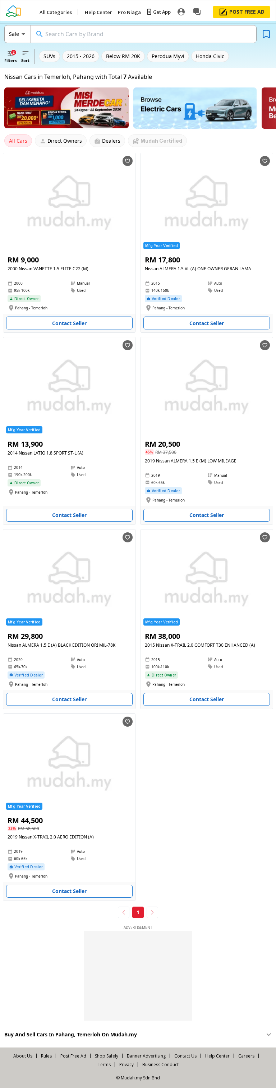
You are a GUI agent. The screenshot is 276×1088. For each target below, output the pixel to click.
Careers (246, 1056)
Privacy (126, 1064)
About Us (22, 1056)
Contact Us (185, 1056)
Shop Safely (106, 1056)
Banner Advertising (146, 1056)
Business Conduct (160, 1064)
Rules (46, 1056)
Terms (104, 1064)
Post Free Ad (73, 1056)
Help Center (217, 1056)
